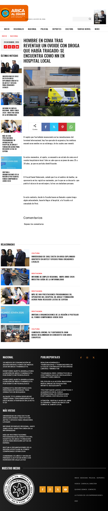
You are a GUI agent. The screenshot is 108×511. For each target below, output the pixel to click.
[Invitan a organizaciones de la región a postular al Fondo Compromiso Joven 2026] (11, 162)
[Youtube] (17, 46)
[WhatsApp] (71, 127)
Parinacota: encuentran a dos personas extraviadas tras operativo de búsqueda (17, 390)
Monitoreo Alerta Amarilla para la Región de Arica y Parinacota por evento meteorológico (18, 373)
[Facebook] (5, 46)
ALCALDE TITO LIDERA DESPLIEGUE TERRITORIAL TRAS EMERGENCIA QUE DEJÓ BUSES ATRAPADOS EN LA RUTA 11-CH (18, 399)
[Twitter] (13, 46)
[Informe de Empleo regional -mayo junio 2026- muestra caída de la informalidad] (11, 98)
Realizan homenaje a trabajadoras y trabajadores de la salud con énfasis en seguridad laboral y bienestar (57, 366)
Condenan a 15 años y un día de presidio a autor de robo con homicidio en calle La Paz (17, 458)
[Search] (89, 19)
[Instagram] (9, 46)
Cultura (36, 253)
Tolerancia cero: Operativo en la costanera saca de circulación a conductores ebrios (56, 375)
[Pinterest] (62, 127)
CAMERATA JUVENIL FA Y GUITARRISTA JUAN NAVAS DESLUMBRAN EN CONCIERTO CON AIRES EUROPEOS (52, 335)
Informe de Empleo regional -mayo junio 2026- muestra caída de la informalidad (10, 111)
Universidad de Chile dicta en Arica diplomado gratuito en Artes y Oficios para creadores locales (99, 15)
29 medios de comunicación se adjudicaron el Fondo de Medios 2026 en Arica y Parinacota (18, 365)
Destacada (37, 273)
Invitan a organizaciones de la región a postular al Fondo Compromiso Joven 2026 (10, 176)
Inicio (4, 36)
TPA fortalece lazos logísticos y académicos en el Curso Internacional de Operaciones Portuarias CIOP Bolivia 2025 (57, 393)
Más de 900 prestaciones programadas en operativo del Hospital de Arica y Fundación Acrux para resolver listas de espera (10, 143)
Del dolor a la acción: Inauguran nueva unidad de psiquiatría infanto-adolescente (56, 383)
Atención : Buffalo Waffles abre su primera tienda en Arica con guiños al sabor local (56, 403)
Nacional (14, 36)
